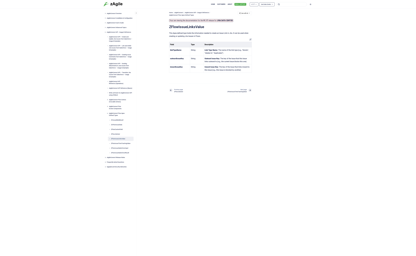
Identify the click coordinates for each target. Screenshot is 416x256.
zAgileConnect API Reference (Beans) (120, 88)
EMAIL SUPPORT (240, 4)
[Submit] (279, 4)
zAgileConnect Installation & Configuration (119, 18)
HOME (213, 4)
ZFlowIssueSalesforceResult (120, 153)
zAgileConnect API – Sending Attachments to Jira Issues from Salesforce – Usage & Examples (119, 66)
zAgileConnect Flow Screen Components (115, 107)
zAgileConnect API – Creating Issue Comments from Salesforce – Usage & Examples (120, 57)
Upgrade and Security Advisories (117, 167)
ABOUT (230, 4)
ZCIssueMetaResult (117, 120)
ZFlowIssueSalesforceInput (119, 148)
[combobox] (291, 4)
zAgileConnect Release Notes (116, 157)
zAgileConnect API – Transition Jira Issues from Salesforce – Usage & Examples (120, 75)
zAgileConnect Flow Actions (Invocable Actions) (117, 101)
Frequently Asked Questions (115, 162)
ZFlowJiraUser (115, 134)
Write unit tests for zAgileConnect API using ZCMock (120, 94)
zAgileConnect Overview (114, 13)
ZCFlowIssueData (116, 124)
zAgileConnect (178, 12)
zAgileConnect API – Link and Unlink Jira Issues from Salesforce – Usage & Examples (120, 48)
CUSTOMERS (221, 4)
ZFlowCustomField (117, 129)
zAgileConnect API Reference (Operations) (116, 82)
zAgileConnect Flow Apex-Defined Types (117, 114)
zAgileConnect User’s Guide (115, 23)
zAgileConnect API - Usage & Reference (119, 32)
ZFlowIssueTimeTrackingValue (120, 143)
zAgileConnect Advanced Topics (116, 27)
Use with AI (244, 13)
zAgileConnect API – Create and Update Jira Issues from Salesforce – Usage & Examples (120, 39)
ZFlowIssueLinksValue (118, 139)
